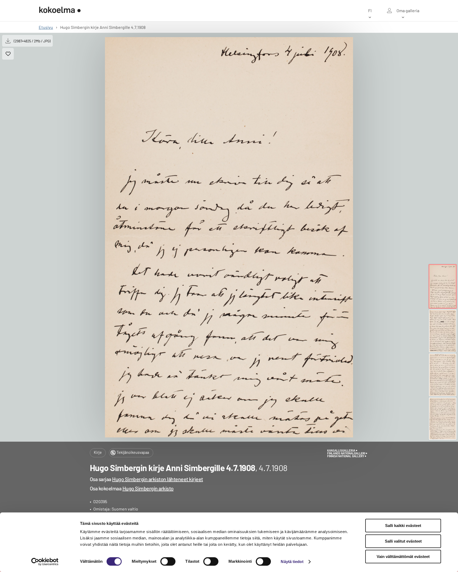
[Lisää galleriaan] (8, 54)
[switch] (167, 561)
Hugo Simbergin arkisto (148, 488)
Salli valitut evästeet (403, 541)
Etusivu (46, 27)
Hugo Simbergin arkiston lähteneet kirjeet (157, 479)
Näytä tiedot (292, 561)
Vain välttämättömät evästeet (403, 556)
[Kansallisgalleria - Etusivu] (59, 10)
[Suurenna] (229, 237)
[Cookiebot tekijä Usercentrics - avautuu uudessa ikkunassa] (45, 562)
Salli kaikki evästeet (403, 525)
